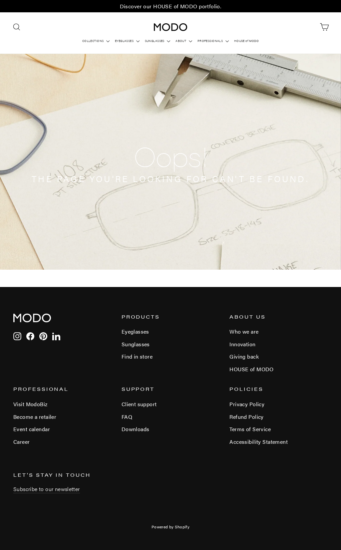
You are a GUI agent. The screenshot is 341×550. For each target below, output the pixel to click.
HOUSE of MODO (246, 41)
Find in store (137, 356)
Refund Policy (246, 416)
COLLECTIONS (93, 41)
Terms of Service (250, 429)
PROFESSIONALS (210, 41)
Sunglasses (136, 344)
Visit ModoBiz (30, 404)
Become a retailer (34, 416)
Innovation (242, 344)
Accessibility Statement (258, 441)
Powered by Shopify (171, 527)
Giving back (244, 356)
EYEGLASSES (125, 41)
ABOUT (181, 41)
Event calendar (31, 429)
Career (21, 441)
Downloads (136, 429)
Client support (139, 404)
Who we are (243, 331)
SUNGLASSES (155, 41)
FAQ (127, 416)
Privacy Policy (246, 404)
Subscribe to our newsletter (46, 489)
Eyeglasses (135, 331)
